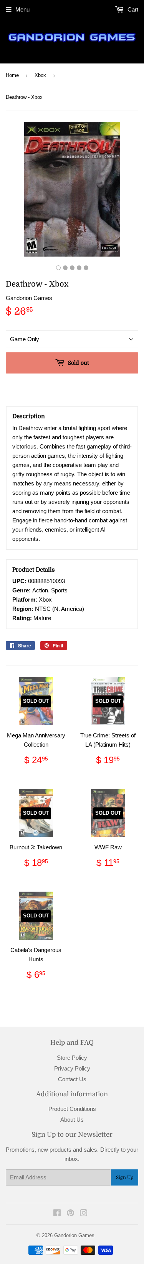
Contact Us (72, 1079)
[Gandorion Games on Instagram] (84, 1214)
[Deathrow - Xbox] (58, 267)
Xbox (40, 75)
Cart (132, 9)
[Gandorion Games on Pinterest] (70, 1214)
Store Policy (72, 1057)
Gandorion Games (74, 1235)
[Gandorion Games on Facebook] (57, 1214)
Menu (22, 9)
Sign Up (124, 1177)
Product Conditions (72, 1109)
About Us (72, 1119)
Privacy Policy (72, 1068)
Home (12, 75)
